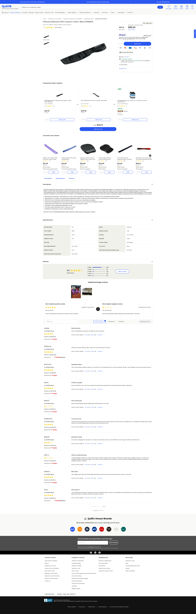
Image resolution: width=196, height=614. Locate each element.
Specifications (60, 178)
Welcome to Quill (130, 560)
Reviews (71, 178)
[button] (160, 7)
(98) (107, 267)
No (93, 334)
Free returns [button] (124, 64)
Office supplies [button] (72, 12)
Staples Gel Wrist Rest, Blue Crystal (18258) (69, 158)
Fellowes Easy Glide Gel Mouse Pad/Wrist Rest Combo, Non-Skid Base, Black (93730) (106, 158)
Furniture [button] (129, 12)
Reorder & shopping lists (105, 560)
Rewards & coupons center (106, 570)
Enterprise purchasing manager (80, 578)
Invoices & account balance (52, 568)
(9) (107, 269)
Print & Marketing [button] (59, 12)
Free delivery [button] (103, 168)
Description (48, 178)
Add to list (123, 68)
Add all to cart (98, 129)
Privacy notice (82, 606)
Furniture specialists (77, 581)
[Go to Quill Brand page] (72, 529)
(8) (107, 273)
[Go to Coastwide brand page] (79, 529)
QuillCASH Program (77, 565)
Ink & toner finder (103, 563)
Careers (128, 568)
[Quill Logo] (6, 6)
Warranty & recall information (52, 575)
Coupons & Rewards (15, 12)
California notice (91, 606)
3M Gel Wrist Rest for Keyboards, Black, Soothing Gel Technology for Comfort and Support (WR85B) (124, 158)
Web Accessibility (130, 570)
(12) (107, 271)
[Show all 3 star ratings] (99, 271)
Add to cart (137, 43)
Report (101, 334)
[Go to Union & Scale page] (116, 529)
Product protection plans (78, 583)
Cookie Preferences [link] (102, 606)
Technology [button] (121, 12)
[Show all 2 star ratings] (99, 273)
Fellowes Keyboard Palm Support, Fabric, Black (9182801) (58, 101)
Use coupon (113, 542)
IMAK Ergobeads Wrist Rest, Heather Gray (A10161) (94, 100)
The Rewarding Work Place (133, 565)
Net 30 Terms (75, 570)
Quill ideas (74, 586)
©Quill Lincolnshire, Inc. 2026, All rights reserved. (64, 601)
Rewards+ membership (78, 560)
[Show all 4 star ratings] (99, 269)
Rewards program (76, 563)
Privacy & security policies (51, 578)
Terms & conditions (72, 606)
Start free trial (147, 35)
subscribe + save (49, 12)
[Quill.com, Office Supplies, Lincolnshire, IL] (48, 601)
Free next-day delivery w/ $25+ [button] (51, 168)
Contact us (47, 581)
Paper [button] (112, 12)
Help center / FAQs (50, 570)
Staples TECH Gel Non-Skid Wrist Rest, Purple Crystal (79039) (50, 158)
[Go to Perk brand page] (94, 529)
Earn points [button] (147, 23)
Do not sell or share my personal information (119, 606)
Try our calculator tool (128, 38)
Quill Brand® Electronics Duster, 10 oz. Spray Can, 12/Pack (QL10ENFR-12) (132, 101)
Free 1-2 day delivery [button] (86, 168)
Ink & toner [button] (105, 12)
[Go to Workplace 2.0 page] (123, 529)
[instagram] (91, 552)
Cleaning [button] (96, 12)
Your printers (102, 565)
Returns (47, 563)
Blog (127, 563)
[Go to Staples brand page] (101, 529)
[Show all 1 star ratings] (98, 275)
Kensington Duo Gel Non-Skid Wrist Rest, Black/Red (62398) (144, 158)
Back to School (39, 12)
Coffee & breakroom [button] (84, 12)
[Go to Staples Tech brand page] (109, 529)
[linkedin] (95, 552)
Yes (87, 334)
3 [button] (97, 506)
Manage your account (50, 565)
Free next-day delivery (127, 52)
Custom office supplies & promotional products (84, 573)
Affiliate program (76, 588)
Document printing (76, 575)
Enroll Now (131, 29)
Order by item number (104, 568)
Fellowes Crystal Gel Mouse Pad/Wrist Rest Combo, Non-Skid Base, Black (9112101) (87, 158)
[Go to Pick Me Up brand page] (87, 529)
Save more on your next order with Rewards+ (32, 2)
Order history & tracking (51, 560)
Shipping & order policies (51, 573)
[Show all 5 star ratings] (98, 267)
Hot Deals (24, 12)
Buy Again (31, 12)
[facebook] (99, 552)
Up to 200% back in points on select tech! (98, 2)
